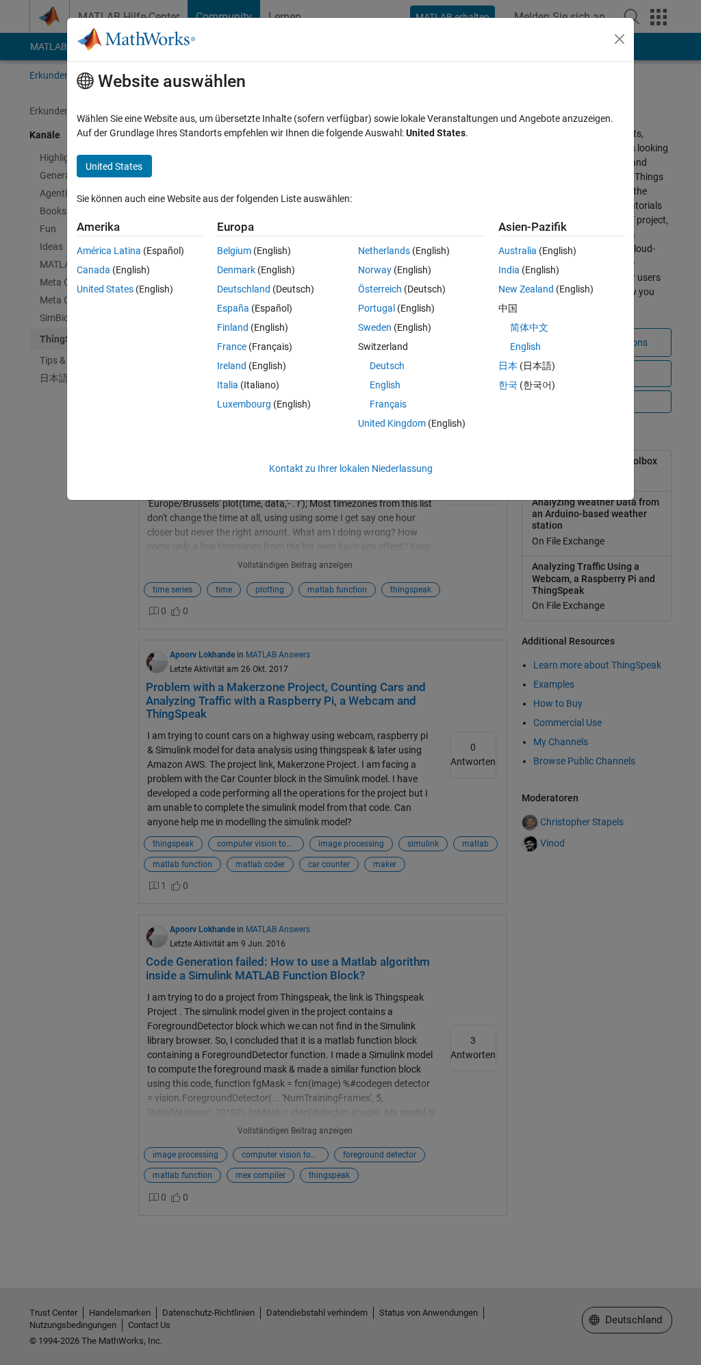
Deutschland (243, 289)
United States (105, 289)
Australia (517, 250)
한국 (508, 384)
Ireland (231, 365)
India (509, 269)
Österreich (380, 289)
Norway (375, 269)
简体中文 (529, 327)
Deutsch (387, 365)
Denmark (236, 269)
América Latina (109, 250)
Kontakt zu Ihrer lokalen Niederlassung (351, 468)
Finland (232, 327)
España (233, 308)
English (385, 384)
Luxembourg (244, 404)
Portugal (376, 308)
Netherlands (384, 250)
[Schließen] (619, 39)
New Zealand (526, 289)
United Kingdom (392, 423)
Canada (93, 269)
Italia (227, 384)
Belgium (234, 250)
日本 (508, 365)
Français (388, 404)
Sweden (375, 327)
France (231, 346)
